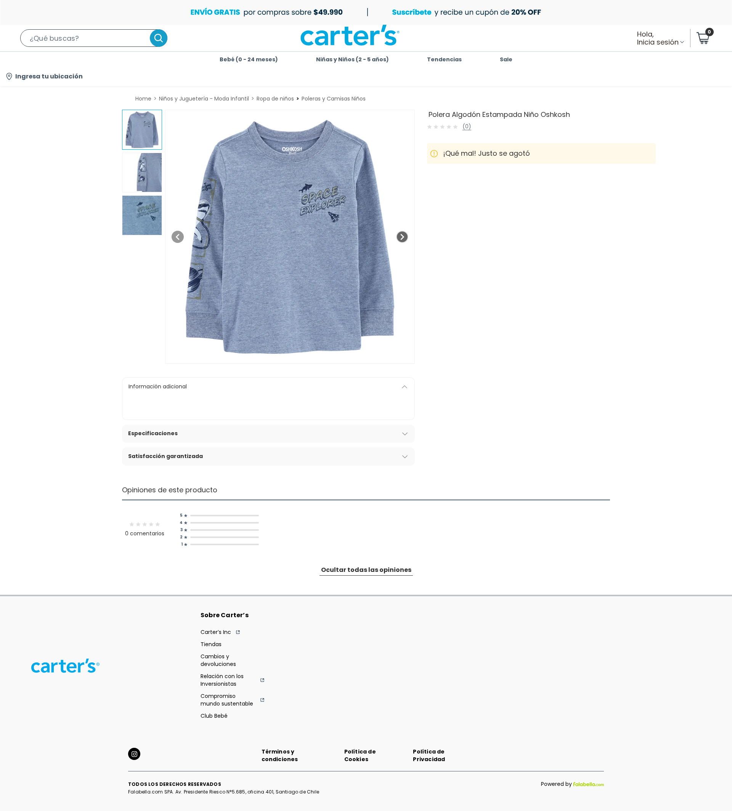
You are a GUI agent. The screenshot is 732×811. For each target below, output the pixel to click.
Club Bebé (214, 716)
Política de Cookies (360, 755)
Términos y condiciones (280, 755)
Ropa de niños (275, 98)
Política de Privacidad (429, 755)
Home (143, 98)
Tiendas (211, 644)
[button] (93, 38)
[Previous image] (178, 237)
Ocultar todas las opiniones (366, 569)
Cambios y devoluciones (218, 660)
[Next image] (402, 237)
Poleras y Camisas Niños (334, 98)
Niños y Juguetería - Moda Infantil (204, 98)
